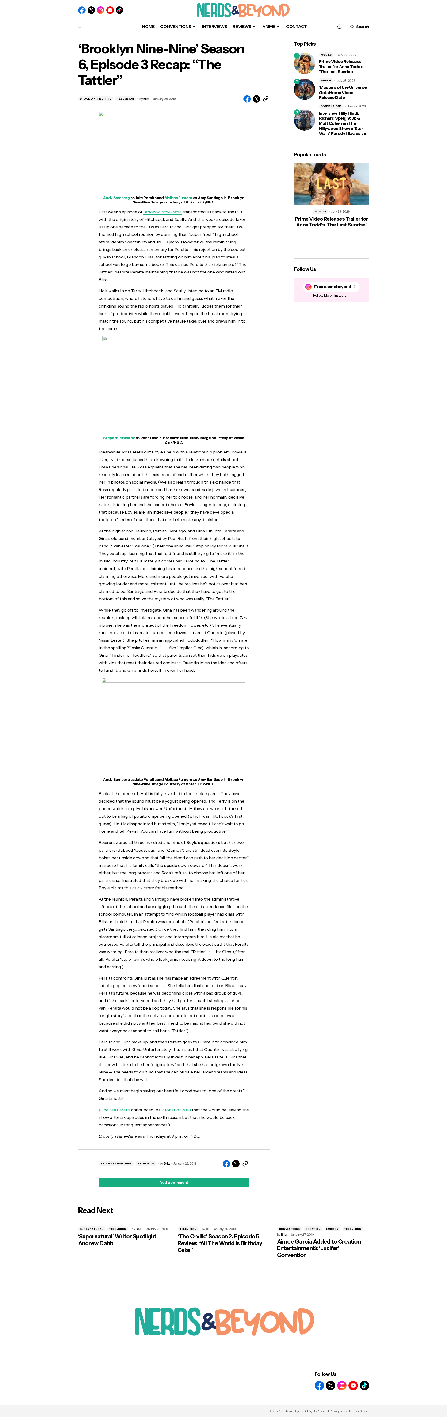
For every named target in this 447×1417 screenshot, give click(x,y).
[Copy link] (266, 99)
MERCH (326, 80)
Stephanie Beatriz (119, 437)
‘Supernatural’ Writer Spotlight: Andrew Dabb (118, 1240)
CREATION (313, 1228)
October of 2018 (175, 1110)
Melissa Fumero (178, 197)
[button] (80, 26)
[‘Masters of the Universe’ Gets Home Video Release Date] (304, 89)
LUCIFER (332, 1228)
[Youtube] (110, 10)
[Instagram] (100, 10)
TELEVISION (125, 98)
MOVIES (326, 54)
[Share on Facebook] (247, 99)
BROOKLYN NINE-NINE (95, 98)
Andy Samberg (116, 197)
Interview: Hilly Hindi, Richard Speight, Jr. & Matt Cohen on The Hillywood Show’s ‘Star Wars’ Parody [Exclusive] (343, 123)
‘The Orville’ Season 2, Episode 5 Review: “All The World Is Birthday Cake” (220, 1243)
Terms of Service (359, 1411)
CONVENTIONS (331, 106)
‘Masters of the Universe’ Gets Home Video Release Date (343, 92)
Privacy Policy (338, 1411)
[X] (91, 10)
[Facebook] (82, 10)
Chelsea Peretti (115, 1110)
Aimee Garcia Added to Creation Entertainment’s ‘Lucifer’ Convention (319, 1248)
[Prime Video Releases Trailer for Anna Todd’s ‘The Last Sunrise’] (304, 63)
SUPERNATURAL (91, 1228)
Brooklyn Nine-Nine (162, 212)
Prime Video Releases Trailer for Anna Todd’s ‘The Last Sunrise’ (341, 66)
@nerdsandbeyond (332, 286)
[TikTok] (119, 10)
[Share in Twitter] (256, 99)
